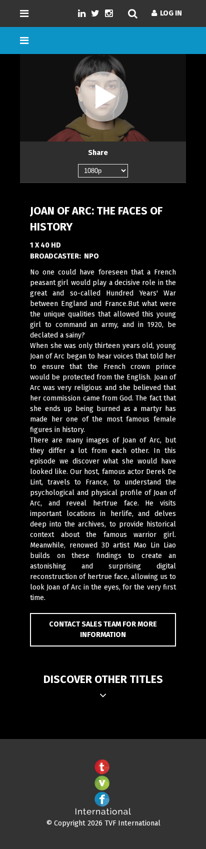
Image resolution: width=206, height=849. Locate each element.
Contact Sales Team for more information (103, 630)
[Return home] (103, 812)
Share (98, 152)
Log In (169, 13)
